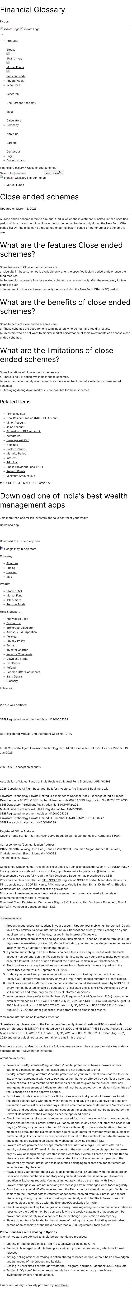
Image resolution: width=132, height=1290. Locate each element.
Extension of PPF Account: (23, 431)
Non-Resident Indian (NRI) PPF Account (32, 418)
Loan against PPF (17, 440)
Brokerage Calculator (20, 627)
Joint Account (15, 427)
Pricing (10, 567)
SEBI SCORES (51, 880)
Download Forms (17, 658)
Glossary (12, 681)
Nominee (12, 444)
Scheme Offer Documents (23, 672)
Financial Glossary (32, 9)
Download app (15, 160)
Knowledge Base (17, 618)
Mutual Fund (14, 595)
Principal (12, 462)
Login (10, 156)
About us (12, 563)
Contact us (13, 623)
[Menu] (1, 34)
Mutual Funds (15, 184)
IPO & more (13, 600)
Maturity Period (16, 453)
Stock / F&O (14, 591)
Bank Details (14, 676)
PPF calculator (15, 413)
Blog (9, 576)
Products (12, 40)
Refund (11, 667)
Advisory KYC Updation (21, 632)
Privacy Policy (15, 641)
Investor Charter (17, 649)
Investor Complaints (19, 654)
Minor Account (15, 422)
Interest (11, 458)
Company (12, 125)
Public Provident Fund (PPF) (24, 467)
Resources (13, 85)
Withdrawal (13, 435)
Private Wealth (15, 80)
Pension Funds (15, 604)
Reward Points (15, 471)
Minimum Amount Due (20, 475)
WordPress (62, 1285)
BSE (44, 906)
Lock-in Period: (16, 449)
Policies (11, 636)
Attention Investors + (11, 918)
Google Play (12, 549)
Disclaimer (13, 663)
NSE (53, 906)
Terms (10, 645)
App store (29, 549)
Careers (11, 572)
